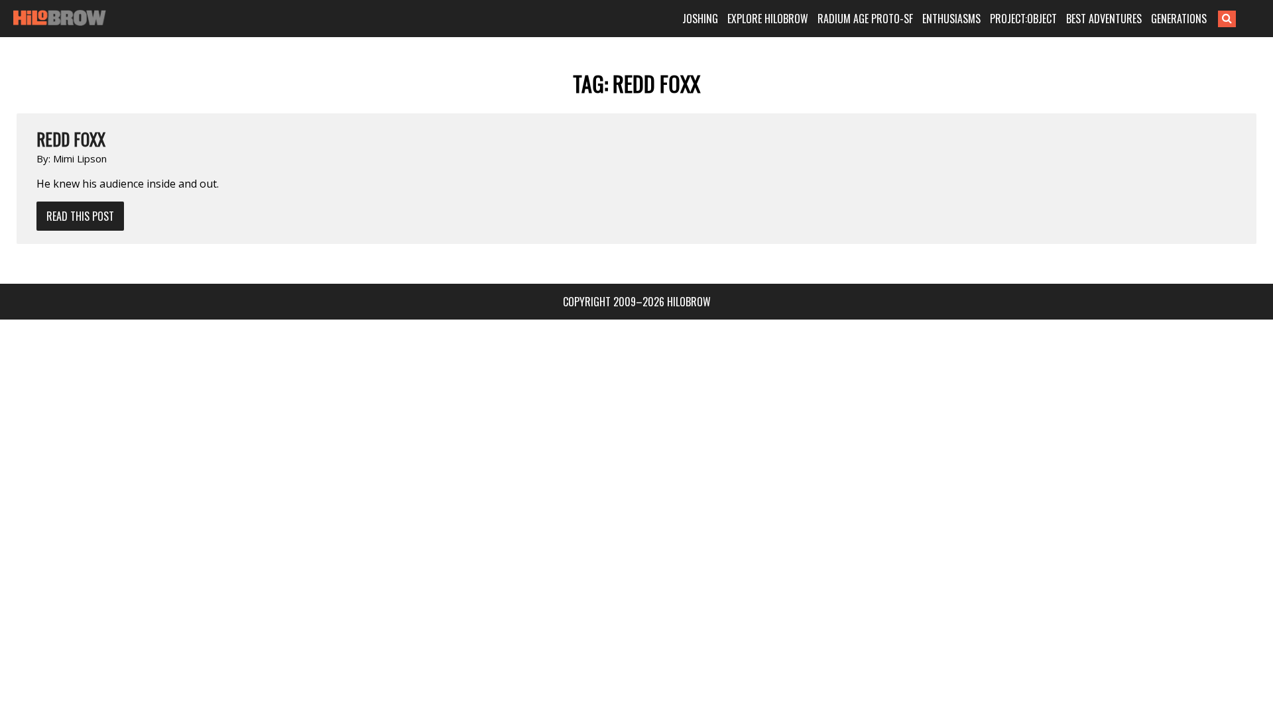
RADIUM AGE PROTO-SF (865, 19)
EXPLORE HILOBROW (767, 19)
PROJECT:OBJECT (1023, 19)
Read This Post (80, 216)
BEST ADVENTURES (1104, 19)
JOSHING (700, 19)
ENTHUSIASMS (951, 19)
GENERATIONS (1179, 19)
